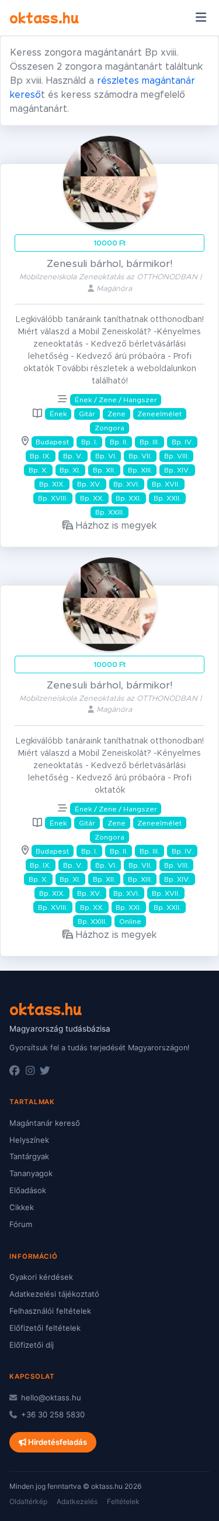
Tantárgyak (29, 1156)
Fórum (20, 1224)
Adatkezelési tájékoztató (54, 1294)
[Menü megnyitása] (201, 18)
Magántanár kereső (44, 1123)
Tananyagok (31, 1173)
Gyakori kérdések (41, 1277)
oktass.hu (44, 17)
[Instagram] (30, 1070)
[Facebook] (14, 1070)
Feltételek (123, 1501)
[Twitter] (45, 1070)
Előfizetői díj (31, 1344)
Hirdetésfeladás (56, 1442)
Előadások (27, 1190)
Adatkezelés (77, 1501)
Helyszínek (29, 1140)
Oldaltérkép (28, 1501)
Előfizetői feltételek (45, 1327)
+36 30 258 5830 (52, 1414)
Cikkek (21, 1207)
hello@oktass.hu (50, 1397)
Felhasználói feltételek (50, 1311)
